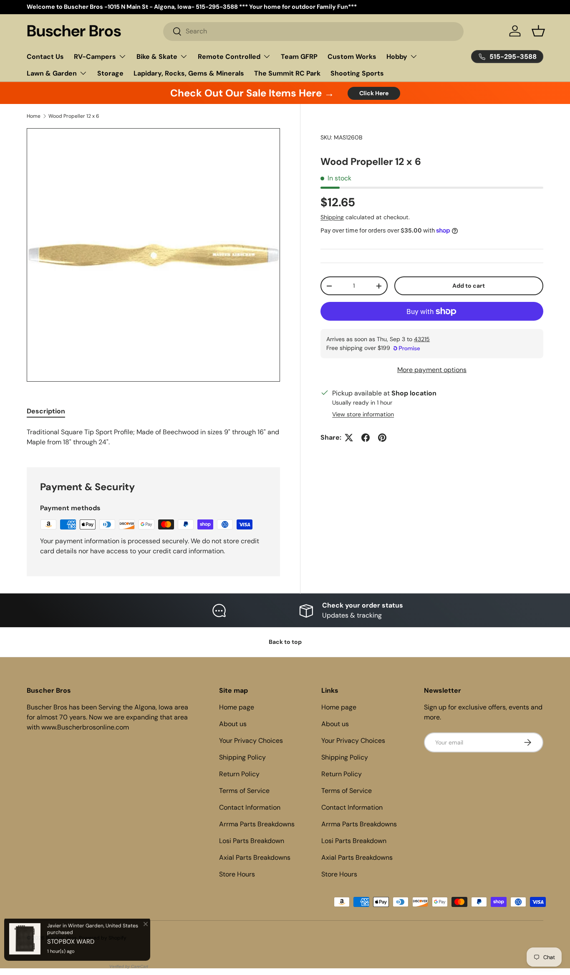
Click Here (373, 93)
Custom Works (352, 56)
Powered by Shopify (102, 937)
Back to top (285, 642)
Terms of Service (244, 790)
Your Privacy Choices (251, 740)
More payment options (432, 369)
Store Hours (237, 874)
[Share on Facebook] (365, 437)
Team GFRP (299, 56)
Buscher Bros (61, 937)
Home (33, 116)
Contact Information (249, 807)
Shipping (332, 217)
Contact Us (45, 56)
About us (233, 723)
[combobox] (313, 31)
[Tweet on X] (348, 437)
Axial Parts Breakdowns (254, 857)
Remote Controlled (229, 56)
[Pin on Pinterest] (382, 437)
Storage (110, 73)
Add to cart (468, 285)
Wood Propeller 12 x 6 (73, 116)
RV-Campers (95, 56)
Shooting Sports (357, 73)
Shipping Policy (242, 757)
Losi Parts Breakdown (251, 840)
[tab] (46, 411)
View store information (363, 414)
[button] (538, 31)
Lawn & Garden (52, 73)
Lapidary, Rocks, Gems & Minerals (189, 73)
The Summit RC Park (287, 73)
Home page (236, 707)
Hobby (396, 56)
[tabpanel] (153, 437)
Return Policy (239, 774)
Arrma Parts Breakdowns (257, 824)
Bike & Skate (156, 56)
